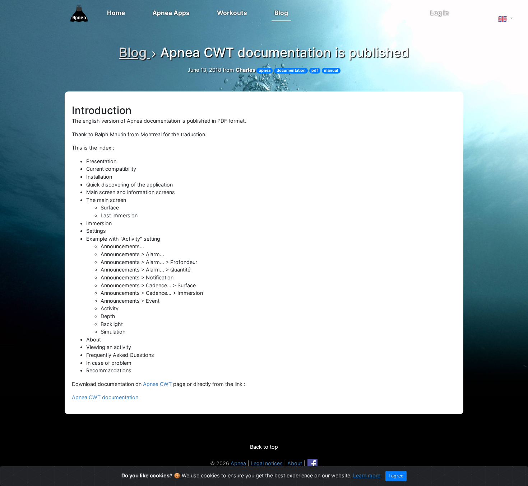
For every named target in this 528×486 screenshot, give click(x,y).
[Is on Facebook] (312, 463)
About (294, 463)
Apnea (238, 463)
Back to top (264, 447)
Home (116, 12)
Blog (281, 12)
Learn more (366, 475)
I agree (396, 475)
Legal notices (267, 463)
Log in (439, 12)
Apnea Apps (171, 12)
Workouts (232, 12)
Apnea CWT (157, 384)
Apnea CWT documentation (105, 397)
